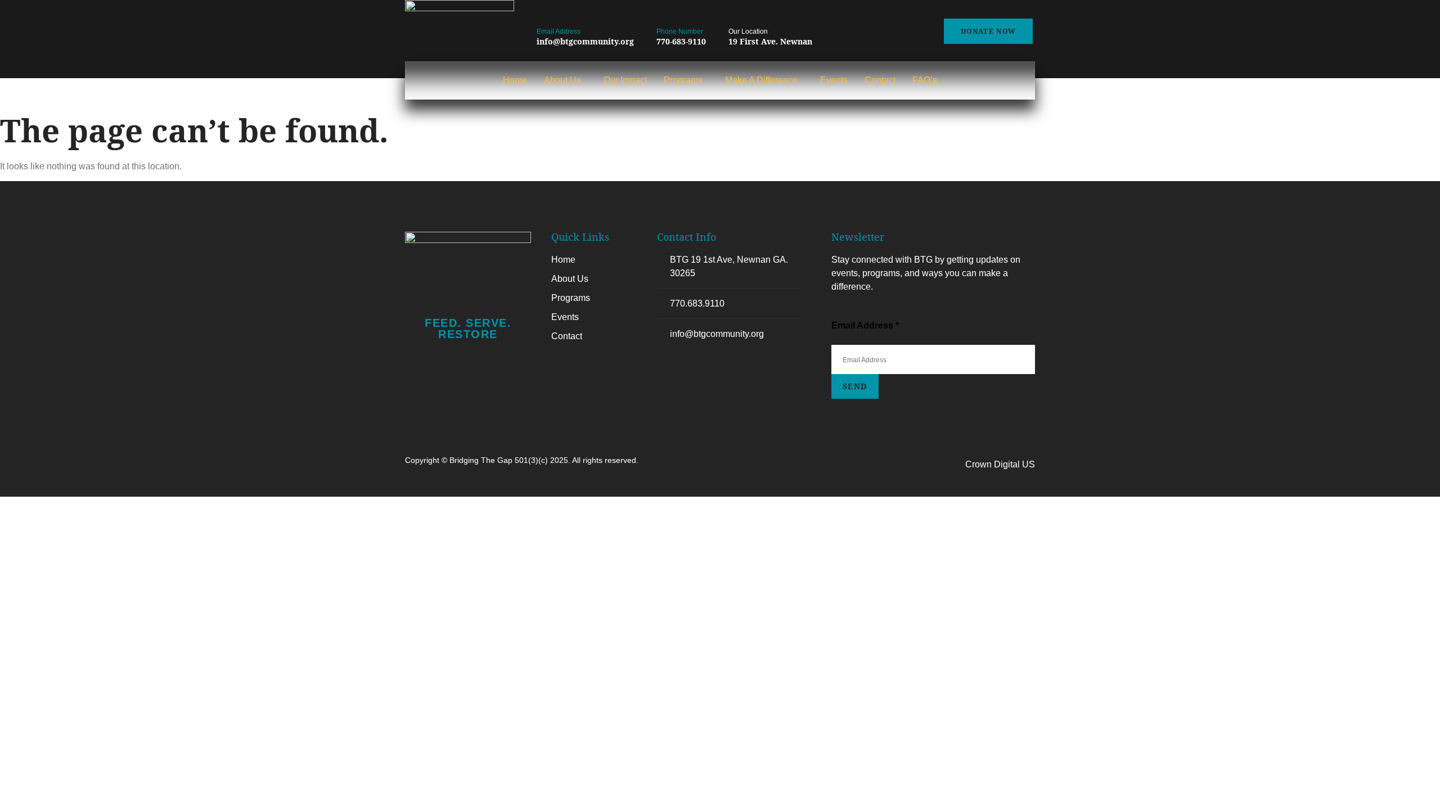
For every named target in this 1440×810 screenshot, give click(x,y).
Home (515, 80)
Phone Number (679, 31)
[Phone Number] (662, 13)
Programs (683, 80)
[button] (565, 80)
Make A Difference (761, 80)
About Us (562, 80)
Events (834, 80)
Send (855, 386)
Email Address (558, 31)
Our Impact (625, 80)
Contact (880, 80)
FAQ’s (924, 80)
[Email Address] (543, 13)
